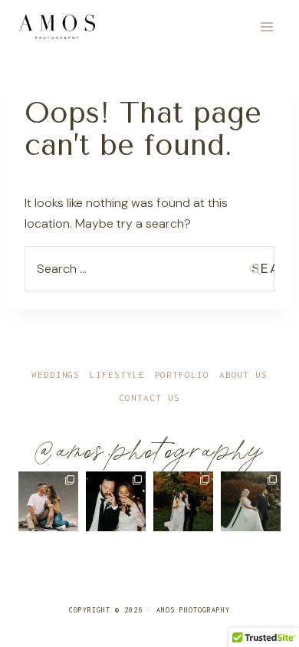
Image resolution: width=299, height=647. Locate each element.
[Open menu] (266, 26)
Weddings (55, 374)
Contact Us (149, 397)
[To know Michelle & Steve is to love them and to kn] (116, 501)
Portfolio (182, 374)
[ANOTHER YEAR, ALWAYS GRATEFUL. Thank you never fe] (48, 501)
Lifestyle (117, 374)
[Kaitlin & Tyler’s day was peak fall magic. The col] (183, 501)
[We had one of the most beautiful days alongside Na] (251, 501)
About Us (243, 374)
